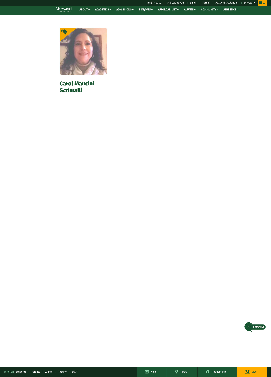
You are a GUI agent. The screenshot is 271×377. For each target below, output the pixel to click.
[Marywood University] (64, 9)
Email (193, 2)
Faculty (62, 371)
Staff (74, 371)
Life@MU (145, 9)
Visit (153, 371)
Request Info (219, 371)
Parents (35, 371)
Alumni (189, 9)
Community (208, 9)
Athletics (229, 9)
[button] (255, 327)
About (83, 9)
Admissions (124, 9)
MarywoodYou (175, 2)
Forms (205, 2)
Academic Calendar (227, 2)
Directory (249, 2)
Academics (102, 9)
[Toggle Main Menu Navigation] (262, 3)
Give (254, 371)
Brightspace (154, 2)
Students (21, 371)
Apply (184, 371)
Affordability (167, 9)
